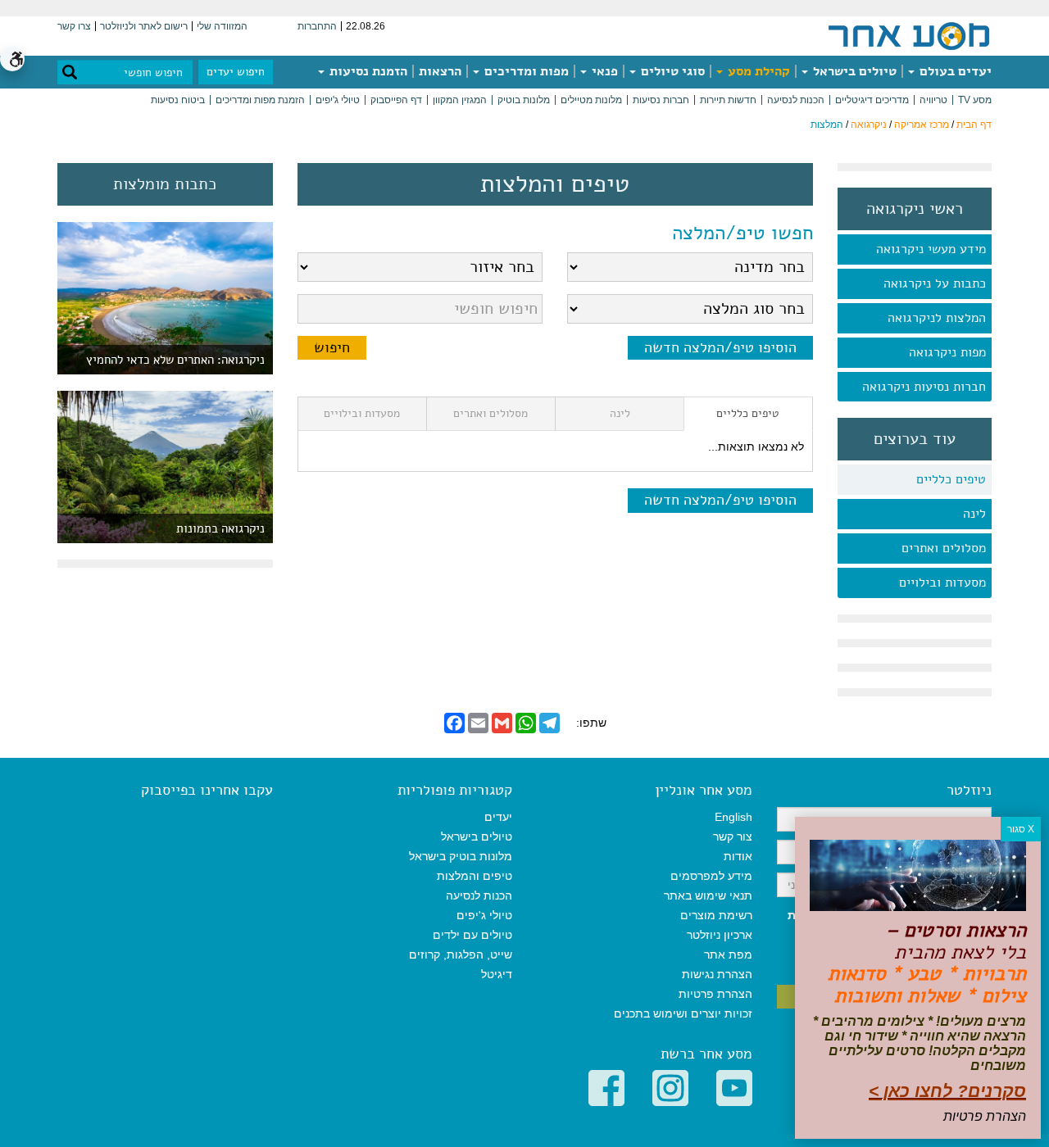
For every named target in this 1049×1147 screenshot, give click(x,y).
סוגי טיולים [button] (671, 71)
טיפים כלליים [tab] (747, 413)
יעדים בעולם (954, 71)
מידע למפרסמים (711, 875)
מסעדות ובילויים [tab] (362, 413)
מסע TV (975, 100)
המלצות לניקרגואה (937, 318)
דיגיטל (496, 974)
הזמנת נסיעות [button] (366, 71)
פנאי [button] (603, 71)
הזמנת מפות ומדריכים (260, 100)
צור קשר (732, 836)
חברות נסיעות (661, 100)
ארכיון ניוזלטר (719, 934)
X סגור (1020, 829)
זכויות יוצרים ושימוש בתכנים (683, 1013)
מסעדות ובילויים (942, 583)
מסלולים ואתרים (943, 548)
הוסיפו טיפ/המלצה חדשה (720, 347)
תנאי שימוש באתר (708, 895)
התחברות (317, 26)
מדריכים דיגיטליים (872, 100)
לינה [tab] (620, 413)
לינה (974, 514)
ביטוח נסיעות (178, 100)
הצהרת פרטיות (715, 993)
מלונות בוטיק (523, 100)
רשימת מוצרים (716, 915)
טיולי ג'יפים (338, 100)
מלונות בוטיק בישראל (460, 856)
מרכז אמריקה (921, 124)
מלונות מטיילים (591, 100)
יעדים (498, 816)
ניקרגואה (869, 124)
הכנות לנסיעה (795, 100)
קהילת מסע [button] (757, 71)
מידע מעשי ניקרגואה (931, 249)
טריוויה (933, 100)
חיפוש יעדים (236, 71)
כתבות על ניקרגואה (934, 283)
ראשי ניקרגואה (914, 209)
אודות (738, 856)
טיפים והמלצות (474, 875)
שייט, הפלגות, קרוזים (460, 954)
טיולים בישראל (853, 71)
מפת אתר (728, 954)
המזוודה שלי (222, 26)
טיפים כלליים (951, 479)
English (733, 816)
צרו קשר (74, 26)
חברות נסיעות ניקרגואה (924, 387)
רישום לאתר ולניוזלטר (144, 26)
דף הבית (974, 124)
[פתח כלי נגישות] (12, 59)
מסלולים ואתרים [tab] (490, 413)
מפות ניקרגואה (947, 352)
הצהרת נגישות (717, 974)
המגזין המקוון (460, 100)
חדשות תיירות (728, 100)
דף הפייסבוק (396, 100)
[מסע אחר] (909, 35)
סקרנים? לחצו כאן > (947, 1090)
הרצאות (440, 71)
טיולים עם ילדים (472, 934)
